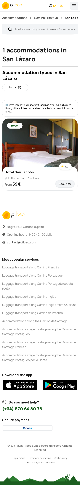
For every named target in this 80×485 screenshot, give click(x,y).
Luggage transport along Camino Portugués (32, 275)
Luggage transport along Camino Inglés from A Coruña (39, 305)
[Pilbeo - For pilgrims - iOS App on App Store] (20, 391)
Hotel (15, 87)
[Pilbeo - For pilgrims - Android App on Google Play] (60, 391)
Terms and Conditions (40, 458)
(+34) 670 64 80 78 (22, 409)
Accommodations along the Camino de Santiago (35, 321)
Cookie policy (61, 458)
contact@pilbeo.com (21, 242)
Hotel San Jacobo (19, 172)
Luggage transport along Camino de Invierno (32, 313)
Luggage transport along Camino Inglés (29, 297)
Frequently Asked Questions (41, 462)
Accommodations (14, 18)
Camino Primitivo (46, 18)
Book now (65, 184)
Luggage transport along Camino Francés (30, 267)
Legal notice (19, 458)
